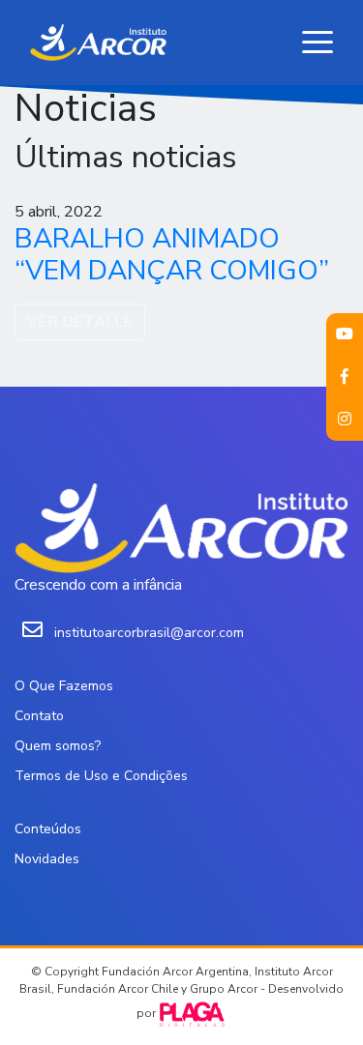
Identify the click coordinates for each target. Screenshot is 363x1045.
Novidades (47, 859)
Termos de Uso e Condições (101, 776)
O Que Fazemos (64, 686)
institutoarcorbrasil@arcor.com (149, 633)
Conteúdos (48, 829)
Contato (39, 716)
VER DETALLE (80, 322)
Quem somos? (58, 746)
